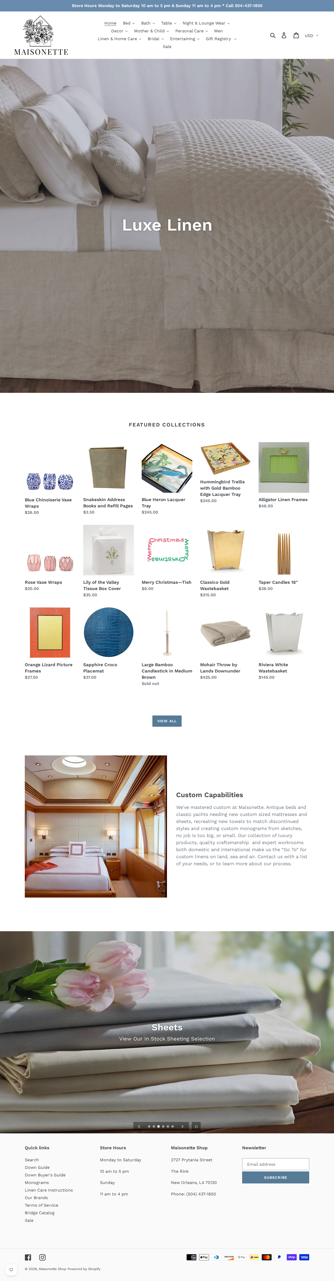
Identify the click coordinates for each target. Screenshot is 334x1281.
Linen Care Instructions (49, 1190)
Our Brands (36, 1197)
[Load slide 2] (154, 1126)
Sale (29, 1220)
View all (167, 721)
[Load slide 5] (168, 1126)
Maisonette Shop (52, 1269)
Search (32, 1159)
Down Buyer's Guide (45, 1174)
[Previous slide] (139, 1126)
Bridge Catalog (40, 1212)
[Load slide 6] (173, 1126)
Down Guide (37, 1167)
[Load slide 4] (163, 1126)
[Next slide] (182, 1126)
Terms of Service (41, 1205)
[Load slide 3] (158, 1126)
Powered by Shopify (84, 1269)
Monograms (37, 1182)
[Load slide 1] (149, 1126)
